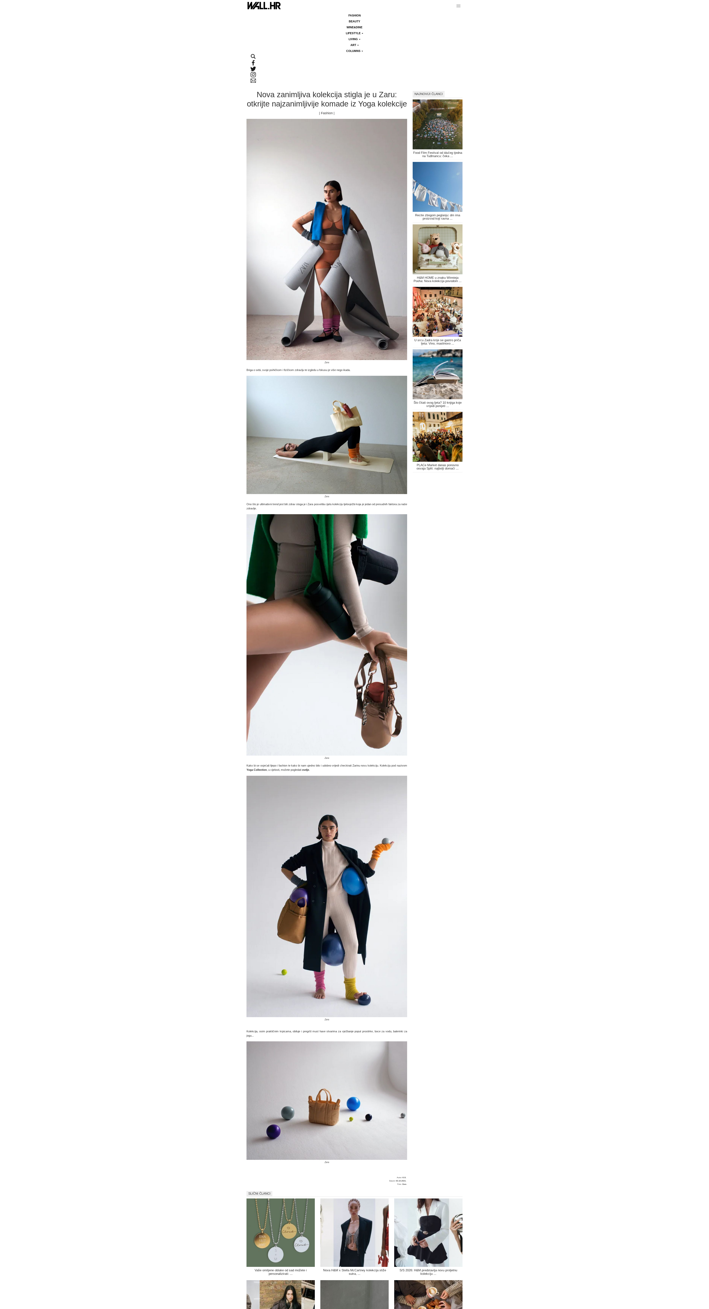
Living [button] (354, 39)
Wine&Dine (354, 27)
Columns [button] (353, 50)
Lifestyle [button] (353, 33)
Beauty (354, 21)
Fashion (354, 15)
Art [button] (353, 45)
